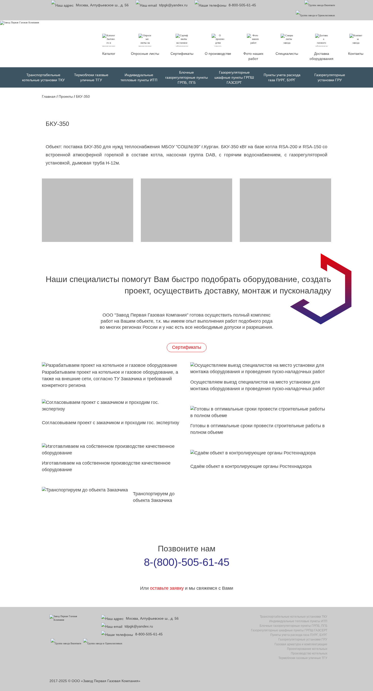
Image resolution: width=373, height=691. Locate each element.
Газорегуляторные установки (302, 639)
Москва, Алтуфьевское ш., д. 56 (102, 5)
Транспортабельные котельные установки (293, 616)
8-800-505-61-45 (242, 5)
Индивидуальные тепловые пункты (298, 621)
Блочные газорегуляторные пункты (186, 77)
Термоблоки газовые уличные (302, 658)
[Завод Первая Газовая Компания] (19, 22)
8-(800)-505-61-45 (186, 562)
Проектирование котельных (307, 649)
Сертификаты (186, 347)
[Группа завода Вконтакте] (319, 5)
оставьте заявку (167, 588)
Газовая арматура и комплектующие (301, 644)
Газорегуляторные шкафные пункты (234, 77)
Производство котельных (309, 653)
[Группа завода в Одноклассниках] (315, 15)
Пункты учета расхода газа (298, 635)
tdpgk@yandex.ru (173, 5)
